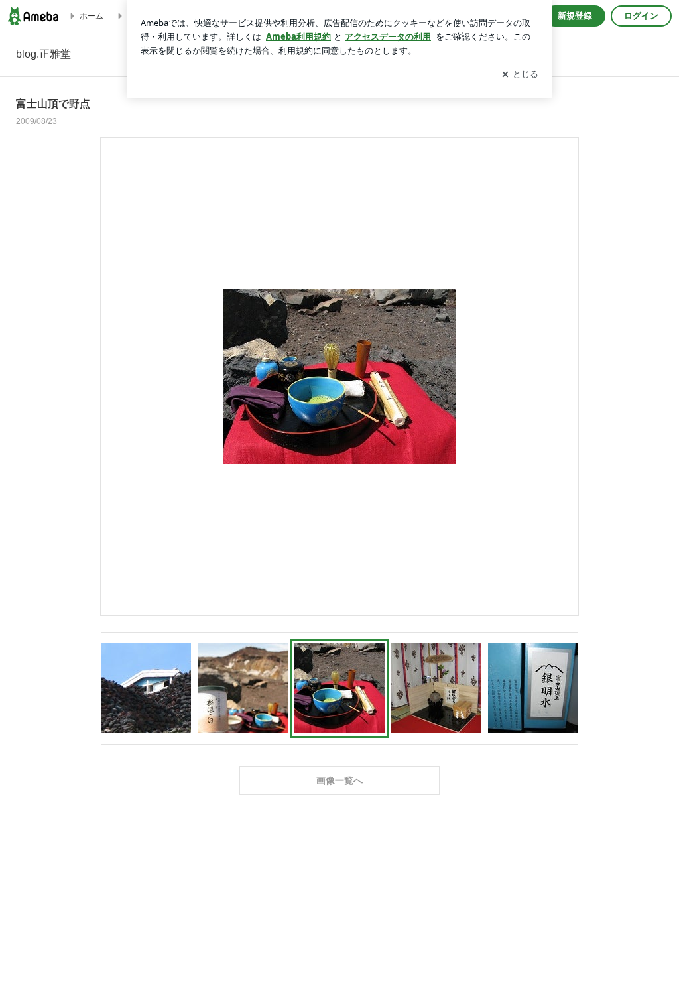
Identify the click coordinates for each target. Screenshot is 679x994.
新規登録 (575, 16)
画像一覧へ (339, 780)
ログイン (641, 16)
